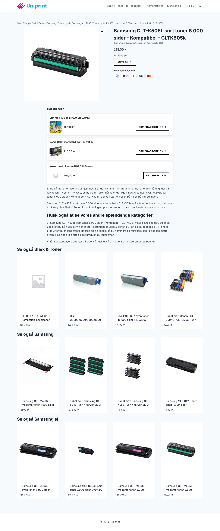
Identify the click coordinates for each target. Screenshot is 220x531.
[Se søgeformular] (200, 6)
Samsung (130, 43)
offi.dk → (125, 62)
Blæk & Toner (115, 5)
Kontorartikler (155, 5)
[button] (102, 31)
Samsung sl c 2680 (155, 43)
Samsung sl (140, 43)
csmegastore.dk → (152, 126)
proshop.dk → (156, 175)
